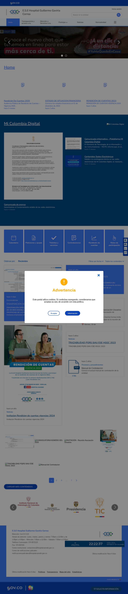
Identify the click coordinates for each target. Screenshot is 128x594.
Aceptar (54, 313)
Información (72, 313)
